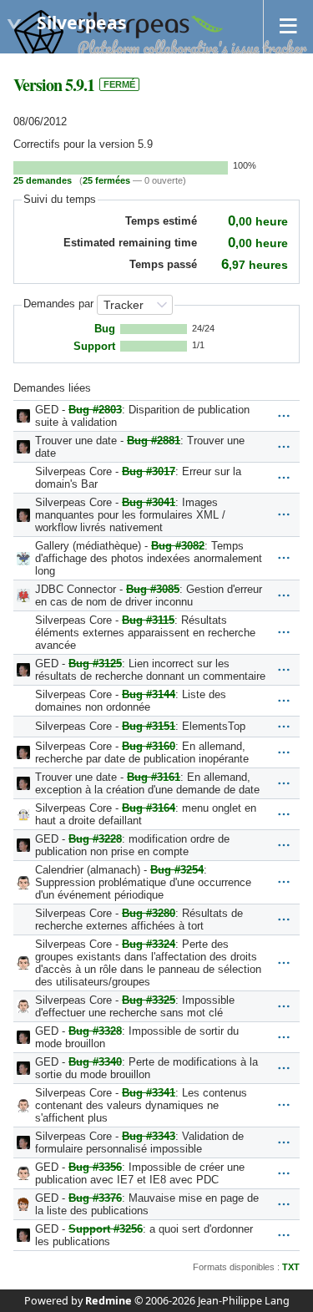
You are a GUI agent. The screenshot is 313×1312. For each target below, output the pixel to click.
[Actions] (283, 415)
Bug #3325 (148, 1000)
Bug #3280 (148, 913)
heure (258, 221)
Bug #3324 (148, 944)
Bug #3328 (95, 1031)
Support (94, 346)
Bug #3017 (148, 471)
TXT (291, 1267)
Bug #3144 (148, 694)
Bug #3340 (95, 1062)
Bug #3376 (95, 1198)
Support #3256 (105, 1229)
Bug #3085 (152, 589)
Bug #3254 (177, 870)
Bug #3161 (153, 777)
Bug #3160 (148, 746)
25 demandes (42, 180)
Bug (104, 329)
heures (254, 264)
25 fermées (106, 180)
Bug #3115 (148, 620)
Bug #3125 (95, 663)
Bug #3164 (148, 808)
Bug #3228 (95, 839)
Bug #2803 (95, 409)
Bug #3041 (148, 502)
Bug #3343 (148, 1136)
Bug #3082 (177, 545)
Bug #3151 (148, 726)
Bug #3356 (95, 1167)
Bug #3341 (148, 1093)
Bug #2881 (153, 440)
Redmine (108, 1301)
